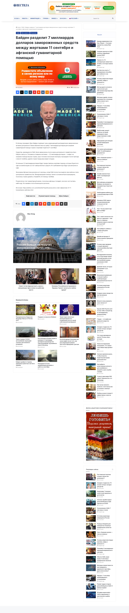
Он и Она (63, 18)
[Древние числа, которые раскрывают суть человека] (91, 269)
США (23, 27)
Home (19, 27)
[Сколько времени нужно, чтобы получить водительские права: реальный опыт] (91, 356)
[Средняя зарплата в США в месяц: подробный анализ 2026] (91, 54)
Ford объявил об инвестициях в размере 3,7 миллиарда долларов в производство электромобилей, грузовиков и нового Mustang (47, 342)
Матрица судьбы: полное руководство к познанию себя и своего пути (104, 99)
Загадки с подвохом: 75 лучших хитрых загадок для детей (104, 328)
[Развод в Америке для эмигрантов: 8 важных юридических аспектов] (91, 526)
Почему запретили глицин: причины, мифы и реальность (105, 80)
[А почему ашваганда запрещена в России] (91, 288)
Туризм (45, 18)
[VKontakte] (43, 92)
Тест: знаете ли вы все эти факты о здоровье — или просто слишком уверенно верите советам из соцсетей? (105, 220)
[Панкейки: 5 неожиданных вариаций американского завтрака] (91, 124)
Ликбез (53, 18)
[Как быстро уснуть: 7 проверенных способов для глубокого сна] (91, 72)
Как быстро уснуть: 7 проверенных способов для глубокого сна (104, 72)
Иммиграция (34, 18)
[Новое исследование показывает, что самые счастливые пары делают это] (91, 346)
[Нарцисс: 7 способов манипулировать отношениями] (91, 108)
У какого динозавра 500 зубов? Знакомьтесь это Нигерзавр (104, 378)
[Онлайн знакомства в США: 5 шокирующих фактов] (91, 176)
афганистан (31, 196)
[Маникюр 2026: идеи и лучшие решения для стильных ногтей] (91, 202)
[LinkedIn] (26, 92)
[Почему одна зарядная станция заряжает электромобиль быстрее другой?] (91, 246)
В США (16, 18)
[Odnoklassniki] (47, 92)
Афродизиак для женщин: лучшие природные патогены (105, 142)
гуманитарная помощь (47, 196)
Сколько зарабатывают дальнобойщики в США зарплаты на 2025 (104, 501)
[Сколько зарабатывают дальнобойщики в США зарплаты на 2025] (91, 502)
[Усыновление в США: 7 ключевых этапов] (91, 116)
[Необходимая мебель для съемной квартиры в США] (91, 195)
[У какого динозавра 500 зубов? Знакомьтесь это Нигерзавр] (91, 379)
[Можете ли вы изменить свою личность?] (91, 303)
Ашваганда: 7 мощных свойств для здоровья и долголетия (104, 493)
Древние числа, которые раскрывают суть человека (104, 268)
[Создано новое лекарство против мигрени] (91, 295)
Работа (24, 18)
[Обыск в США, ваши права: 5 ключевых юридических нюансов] (91, 559)
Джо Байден (64, 196)
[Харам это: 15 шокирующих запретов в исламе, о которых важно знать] (91, 62)
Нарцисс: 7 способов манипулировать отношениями (103, 107)
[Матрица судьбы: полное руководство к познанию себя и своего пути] (91, 99)
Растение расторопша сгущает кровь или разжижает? (104, 167)
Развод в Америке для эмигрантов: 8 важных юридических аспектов (104, 525)
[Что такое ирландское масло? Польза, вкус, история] (91, 337)
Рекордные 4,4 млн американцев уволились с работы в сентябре (46, 365)
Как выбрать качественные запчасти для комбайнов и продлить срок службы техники (104, 368)
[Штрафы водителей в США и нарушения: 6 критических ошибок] (91, 595)
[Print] (65, 204)
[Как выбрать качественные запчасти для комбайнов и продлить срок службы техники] (91, 366)
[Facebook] (17, 92)
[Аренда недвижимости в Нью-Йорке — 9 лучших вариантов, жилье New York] (91, 43)
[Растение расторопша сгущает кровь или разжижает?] (91, 168)
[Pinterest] (34, 92)
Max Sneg (31, 214)
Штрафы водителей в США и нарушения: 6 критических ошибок (103, 594)
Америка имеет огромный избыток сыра (34, 246)
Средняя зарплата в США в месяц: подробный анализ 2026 (104, 53)
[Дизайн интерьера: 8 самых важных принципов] (91, 239)
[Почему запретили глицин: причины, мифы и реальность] (91, 81)
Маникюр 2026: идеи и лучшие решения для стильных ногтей (104, 202)
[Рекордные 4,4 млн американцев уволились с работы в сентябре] (47, 356)
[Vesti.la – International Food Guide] (21, 5)
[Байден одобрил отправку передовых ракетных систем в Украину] (25, 355)
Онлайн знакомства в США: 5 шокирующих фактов (103, 175)
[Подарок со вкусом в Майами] (47, 309)
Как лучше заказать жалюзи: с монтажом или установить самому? (105, 386)
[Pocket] (51, 92)
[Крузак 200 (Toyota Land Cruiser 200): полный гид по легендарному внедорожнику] (91, 311)
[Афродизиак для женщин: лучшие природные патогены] (91, 143)
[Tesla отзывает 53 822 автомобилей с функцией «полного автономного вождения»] (25, 332)
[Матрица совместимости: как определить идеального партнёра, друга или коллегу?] (91, 567)
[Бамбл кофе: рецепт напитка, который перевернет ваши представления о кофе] (91, 133)
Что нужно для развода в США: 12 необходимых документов (104, 151)
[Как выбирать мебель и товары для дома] (91, 231)
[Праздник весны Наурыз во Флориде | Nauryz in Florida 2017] (25, 309)
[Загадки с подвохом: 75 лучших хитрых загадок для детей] (91, 329)
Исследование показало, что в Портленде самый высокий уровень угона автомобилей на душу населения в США (104, 258)
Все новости (25, 33)
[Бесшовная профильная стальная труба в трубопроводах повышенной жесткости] (91, 277)
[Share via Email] (61, 204)
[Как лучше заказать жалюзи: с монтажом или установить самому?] (91, 387)
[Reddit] (38, 92)
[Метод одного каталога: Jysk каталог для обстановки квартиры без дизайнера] (91, 89)
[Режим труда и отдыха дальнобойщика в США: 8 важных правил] (91, 586)
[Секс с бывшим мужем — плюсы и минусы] (91, 160)
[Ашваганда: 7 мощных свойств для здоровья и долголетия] (91, 493)
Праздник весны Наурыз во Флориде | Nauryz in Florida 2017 (24, 318)
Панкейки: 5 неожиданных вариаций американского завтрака (105, 123)
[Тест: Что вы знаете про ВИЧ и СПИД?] (91, 211)
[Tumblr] (30, 92)
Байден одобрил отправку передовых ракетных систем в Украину (25, 363)
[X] (22, 92)
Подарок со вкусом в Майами (47, 317)
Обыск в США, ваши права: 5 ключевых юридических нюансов (104, 558)
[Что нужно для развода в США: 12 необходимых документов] (91, 151)
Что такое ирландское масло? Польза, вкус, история (104, 337)
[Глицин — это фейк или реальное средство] (91, 321)
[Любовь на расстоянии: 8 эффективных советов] (91, 395)
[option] (47, 245)
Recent (99, 35)
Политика (33, 33)
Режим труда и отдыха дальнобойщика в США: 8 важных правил (105, 585)
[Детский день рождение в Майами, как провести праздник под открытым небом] (91, 184)
